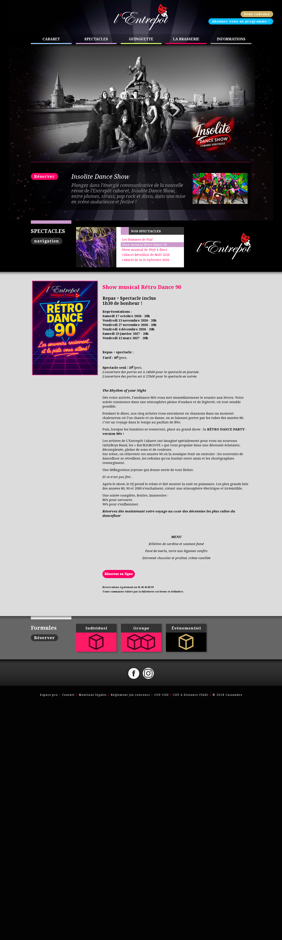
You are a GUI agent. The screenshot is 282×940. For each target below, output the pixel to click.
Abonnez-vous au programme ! (241, 21)
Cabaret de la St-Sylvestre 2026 (145, 260)
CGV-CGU (161, 694)
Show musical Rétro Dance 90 (144, 244)
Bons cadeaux (257, 14)
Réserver (44, 176)
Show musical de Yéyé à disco (144, 249)
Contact (68, 694)
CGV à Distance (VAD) (190, 694)
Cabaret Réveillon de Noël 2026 (146, 255)
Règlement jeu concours (130, 694)
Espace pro (49, 694)
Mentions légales (93, 694)
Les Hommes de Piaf (137, 239)
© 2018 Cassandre (227, 694)
